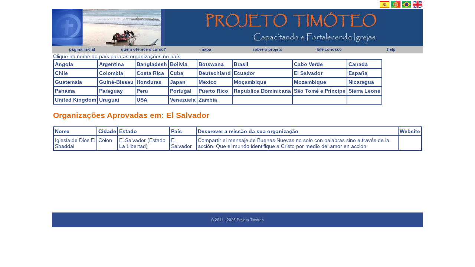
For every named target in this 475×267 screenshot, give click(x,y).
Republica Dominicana (262, 91)
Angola (64, 64)
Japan (178, 82)
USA (142, 100)
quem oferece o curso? (143, 49)
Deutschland (215, 73)
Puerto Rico (213, 91)
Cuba (176, 73)
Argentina (111, 64)
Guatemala (68, 82)
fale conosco (329, 49)
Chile (61, 73)
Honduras (149, 82)
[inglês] (417, 6)
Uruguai (109, 100)
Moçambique (250, 82)
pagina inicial (82, 49)
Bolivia (178, 64)
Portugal (180, 91)
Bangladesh (152, 64)
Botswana (211, 64)
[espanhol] (384, 6)
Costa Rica (150, 73)
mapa (205, 49)
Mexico (208, 82)
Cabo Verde (308, 64)
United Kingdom (75, 100)
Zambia (208, 100)
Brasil (241, 64)
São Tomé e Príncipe (319, 91)
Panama (65, 91)
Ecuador (244, 73)
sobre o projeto (267, 49)
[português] (407, 6)
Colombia (111, 73)
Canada (358, 64)
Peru (142, 91)
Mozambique (310, 82)
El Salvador (308, 73)
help (391, 49)
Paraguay (111, 91)
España (357, 73)
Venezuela (183, 100)
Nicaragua (361, 82)
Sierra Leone (364, 91)
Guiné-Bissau (116, 82)
